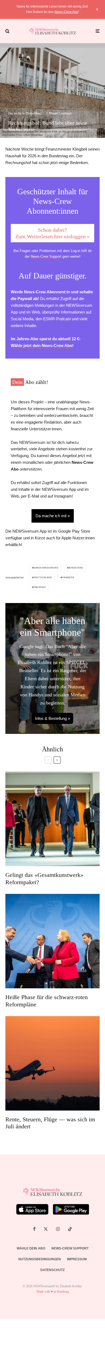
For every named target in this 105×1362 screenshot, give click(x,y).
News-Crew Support (46, 256)
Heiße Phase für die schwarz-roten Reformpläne (46, 1000)
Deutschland (42, 577)
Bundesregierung (45, 568)
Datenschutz (52, 1270)
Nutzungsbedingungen (39, 1259)
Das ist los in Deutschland (24, 113)
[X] (46, 1229)
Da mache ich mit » (53, 515)
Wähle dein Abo (31, 1248)
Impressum (77, 1259)
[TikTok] (70, 1229)
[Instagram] (58, 1229)
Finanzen (68, 577)
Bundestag (75, 568)
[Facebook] (34, 1229)
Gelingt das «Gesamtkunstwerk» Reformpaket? (44, 878)
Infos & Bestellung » (52, 718)
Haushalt (39, 587)
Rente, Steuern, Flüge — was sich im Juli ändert (50, 1123)
